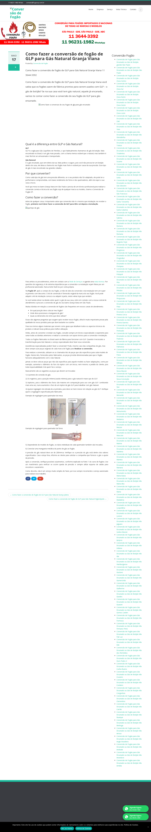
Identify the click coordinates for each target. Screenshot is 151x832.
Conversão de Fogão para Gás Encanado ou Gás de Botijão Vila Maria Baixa (129, 473)
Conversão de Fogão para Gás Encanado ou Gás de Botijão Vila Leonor (129, 513)
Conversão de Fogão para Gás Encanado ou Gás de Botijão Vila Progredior (129, 255)
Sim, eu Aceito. (67, 828)
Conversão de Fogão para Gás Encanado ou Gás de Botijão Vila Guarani (129, 602)
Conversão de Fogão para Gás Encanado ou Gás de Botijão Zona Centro (128, 78)
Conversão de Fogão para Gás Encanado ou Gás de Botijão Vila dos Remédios (129, 650)
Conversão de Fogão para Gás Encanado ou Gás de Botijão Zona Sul (128, 86)
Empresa (100, 9)
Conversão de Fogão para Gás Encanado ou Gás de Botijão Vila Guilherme (129, 586)
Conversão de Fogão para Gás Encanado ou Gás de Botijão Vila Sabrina (129, 215)
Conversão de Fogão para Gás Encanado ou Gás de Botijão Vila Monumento (129, 408)
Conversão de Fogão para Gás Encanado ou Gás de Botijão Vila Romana (129, 231)
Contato (133, 9)
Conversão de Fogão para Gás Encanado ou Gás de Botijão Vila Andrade (129, 747)
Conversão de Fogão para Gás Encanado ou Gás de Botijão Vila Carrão (129, 706)
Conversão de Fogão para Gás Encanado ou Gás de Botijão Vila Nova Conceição (129, 376)
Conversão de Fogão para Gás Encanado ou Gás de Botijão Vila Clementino (129, 698)
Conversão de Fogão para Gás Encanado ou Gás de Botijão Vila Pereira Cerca (129, 312)
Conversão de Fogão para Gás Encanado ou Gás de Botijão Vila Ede (129, 642)
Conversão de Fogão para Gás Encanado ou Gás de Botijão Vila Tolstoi (129, 143)
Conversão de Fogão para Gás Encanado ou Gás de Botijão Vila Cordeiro (129, 682)
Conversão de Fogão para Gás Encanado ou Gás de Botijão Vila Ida (129, 553)
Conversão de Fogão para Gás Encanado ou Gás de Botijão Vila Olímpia (129, 360)
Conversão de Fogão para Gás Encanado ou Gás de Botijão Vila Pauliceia (129, 336)
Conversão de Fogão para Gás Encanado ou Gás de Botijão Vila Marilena (129, 449)
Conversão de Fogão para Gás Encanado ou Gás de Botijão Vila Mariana (129, 465)
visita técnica (99, 281)
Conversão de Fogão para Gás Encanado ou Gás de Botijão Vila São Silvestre (129, 183)
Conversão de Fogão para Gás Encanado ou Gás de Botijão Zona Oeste (128, 102)
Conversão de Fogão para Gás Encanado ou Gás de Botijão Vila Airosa (129, 731)
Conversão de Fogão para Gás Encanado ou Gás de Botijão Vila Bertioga (129, 723)
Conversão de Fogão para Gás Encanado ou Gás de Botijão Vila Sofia (129, 175)
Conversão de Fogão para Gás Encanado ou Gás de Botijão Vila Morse (129, 400)
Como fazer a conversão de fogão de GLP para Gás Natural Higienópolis (78, 499)
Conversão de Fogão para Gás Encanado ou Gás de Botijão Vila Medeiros (129, 416)
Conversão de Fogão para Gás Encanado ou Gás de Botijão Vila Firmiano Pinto (129, 626)
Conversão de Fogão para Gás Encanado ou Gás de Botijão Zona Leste (128, 110)
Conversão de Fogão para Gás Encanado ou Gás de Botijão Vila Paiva (129, 352)
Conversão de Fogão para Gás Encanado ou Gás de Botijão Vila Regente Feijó (129, 239)
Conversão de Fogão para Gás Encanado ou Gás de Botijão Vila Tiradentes (129, 151)
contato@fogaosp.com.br (35, 3)
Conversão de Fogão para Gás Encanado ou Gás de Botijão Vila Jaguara (129, 521)
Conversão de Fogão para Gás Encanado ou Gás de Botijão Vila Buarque (129, 715)
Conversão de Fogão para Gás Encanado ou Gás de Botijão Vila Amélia (129, 763)
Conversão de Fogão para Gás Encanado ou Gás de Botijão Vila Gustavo (129, 570)
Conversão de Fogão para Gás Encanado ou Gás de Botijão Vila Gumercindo (129, 578)
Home (90, 9)
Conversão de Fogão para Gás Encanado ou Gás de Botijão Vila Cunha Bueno (129, 666)
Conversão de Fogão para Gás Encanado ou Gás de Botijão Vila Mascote (129, 433)
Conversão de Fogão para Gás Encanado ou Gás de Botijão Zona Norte (128, 94)
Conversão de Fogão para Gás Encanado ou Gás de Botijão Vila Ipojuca (129, 537)
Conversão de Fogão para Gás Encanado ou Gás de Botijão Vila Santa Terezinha (129, 199)
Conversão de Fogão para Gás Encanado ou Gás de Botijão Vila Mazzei (129, 425)
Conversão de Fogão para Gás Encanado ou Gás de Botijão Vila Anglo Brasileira (129, 739)
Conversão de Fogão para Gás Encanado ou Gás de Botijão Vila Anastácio (129, 755)
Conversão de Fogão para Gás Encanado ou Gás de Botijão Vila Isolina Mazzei (129, 529)
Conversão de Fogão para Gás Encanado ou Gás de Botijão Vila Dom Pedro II (129, 658)
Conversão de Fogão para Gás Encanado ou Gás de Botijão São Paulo (129, 70)
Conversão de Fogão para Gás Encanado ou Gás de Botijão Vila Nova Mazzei (129, 368)
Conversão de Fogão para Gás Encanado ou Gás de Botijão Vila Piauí (129, 304)
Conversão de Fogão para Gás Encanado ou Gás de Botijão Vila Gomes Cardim (129, 610)
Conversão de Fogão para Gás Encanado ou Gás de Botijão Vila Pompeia (129, 263)
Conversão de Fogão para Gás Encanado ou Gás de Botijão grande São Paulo (128, 62)
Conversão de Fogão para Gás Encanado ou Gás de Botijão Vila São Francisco (129, 191)
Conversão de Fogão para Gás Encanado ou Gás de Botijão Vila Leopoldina (129, 505)
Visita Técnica (121, 9)
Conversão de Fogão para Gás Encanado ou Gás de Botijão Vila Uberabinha (129, 135)
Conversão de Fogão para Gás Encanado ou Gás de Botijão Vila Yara (129, 126)
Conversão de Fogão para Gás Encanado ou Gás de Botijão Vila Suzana (129, 159)
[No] (148, 827)
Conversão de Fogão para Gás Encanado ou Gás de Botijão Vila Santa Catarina (129, 207)
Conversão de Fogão (40, 63)
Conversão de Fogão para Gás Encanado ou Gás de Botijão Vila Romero (129, 223)
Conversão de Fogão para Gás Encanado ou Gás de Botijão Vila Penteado (129, 328)
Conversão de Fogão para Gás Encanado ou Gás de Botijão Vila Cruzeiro (129, 674)
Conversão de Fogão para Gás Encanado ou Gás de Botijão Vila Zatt (129, 118)
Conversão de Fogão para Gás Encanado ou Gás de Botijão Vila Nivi (129, 384)
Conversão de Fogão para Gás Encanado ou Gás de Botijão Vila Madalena (129, 497)
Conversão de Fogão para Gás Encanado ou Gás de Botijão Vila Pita (129, 280)
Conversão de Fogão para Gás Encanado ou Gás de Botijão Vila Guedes (129, 594)
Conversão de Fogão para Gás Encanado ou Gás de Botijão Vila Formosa (129, 618)
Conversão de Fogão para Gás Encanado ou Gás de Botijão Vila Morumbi (129, 392)
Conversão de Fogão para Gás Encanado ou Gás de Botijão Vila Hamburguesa (129, 561)
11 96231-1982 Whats (15, 3)
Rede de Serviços (75, 281)
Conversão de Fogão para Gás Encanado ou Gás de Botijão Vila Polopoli (129, 271)
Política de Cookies (83, 828)
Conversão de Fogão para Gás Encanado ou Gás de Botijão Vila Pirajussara (129, 296)
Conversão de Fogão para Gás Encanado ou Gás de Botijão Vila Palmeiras (129, 344)
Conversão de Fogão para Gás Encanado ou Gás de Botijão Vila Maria (129, 489)
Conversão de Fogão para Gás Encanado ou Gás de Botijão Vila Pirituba (129, 288)
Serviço (110, 9)
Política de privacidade (19, 803)
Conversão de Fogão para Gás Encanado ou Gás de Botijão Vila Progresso (129, 247)
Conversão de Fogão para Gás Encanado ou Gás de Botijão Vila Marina (129, 441)
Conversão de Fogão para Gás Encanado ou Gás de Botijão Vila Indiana (129, 545)
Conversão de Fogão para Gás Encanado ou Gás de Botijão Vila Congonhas (129, 690)
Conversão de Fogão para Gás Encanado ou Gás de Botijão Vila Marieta (129, 457)
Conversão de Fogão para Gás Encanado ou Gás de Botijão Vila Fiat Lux (129, 634)
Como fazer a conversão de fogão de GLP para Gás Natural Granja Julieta (39, 495)
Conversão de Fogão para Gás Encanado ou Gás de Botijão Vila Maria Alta (129, 481)
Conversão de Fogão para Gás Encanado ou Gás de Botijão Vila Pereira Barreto (129, 320)
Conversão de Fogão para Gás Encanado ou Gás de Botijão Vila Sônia (129, 167)
